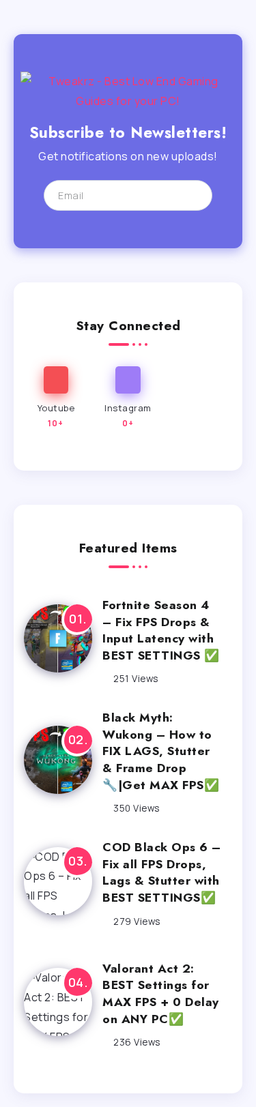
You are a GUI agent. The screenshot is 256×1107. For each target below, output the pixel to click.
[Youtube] (56, 398)
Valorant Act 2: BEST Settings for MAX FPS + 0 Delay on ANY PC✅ (160, 994)
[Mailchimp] (190, 195)
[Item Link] (58, 638)
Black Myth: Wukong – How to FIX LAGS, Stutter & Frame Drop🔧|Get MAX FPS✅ (160, 751)
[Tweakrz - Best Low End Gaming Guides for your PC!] (128, 90)
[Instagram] (128, 398)
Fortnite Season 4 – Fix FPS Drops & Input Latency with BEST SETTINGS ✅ (161, 630)
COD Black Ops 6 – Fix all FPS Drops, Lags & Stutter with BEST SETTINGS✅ (161, 872)
